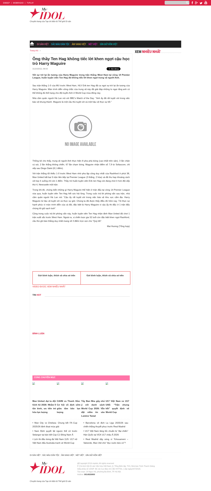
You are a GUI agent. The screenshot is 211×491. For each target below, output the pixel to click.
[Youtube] (196, 2)
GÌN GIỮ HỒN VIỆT (108, 44)
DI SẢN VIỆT (43, 44)
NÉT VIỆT (93, 44)
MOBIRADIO (18, 3)
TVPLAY (30, 3)
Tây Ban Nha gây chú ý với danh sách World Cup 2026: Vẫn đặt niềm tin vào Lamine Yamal (93, 408)
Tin (36, 295)
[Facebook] (192, 2)
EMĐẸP (6, 3)
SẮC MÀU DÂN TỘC (60, 44)
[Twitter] (201, 3)
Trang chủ (32, 44)
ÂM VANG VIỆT (79, 44)
